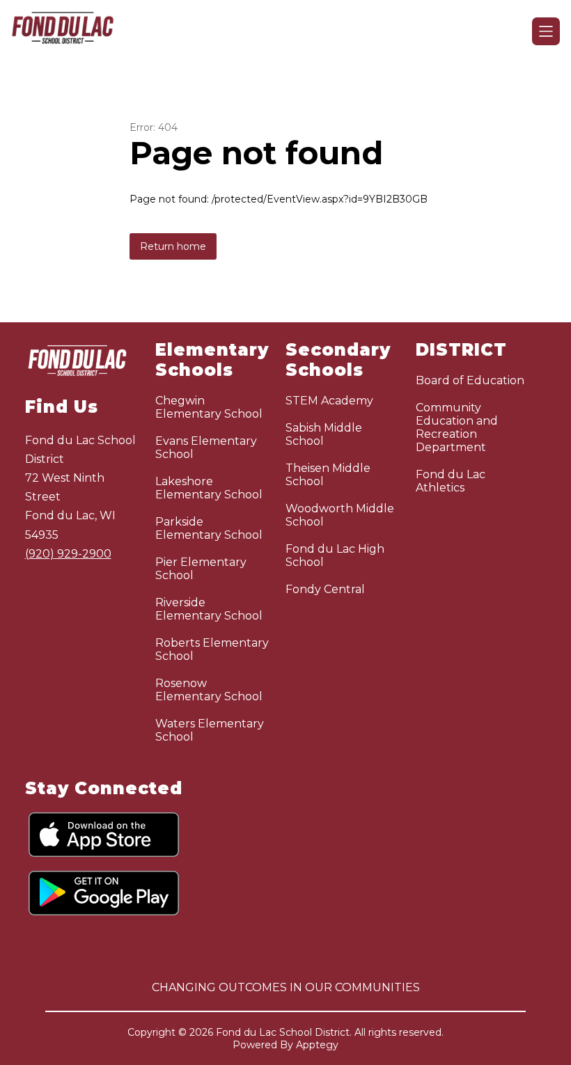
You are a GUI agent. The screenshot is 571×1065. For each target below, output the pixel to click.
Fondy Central (325, 589)
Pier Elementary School (201, 568)
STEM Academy (329, 400)
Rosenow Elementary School (209, 690)
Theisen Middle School (328, 475)
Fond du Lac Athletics (450, 481)
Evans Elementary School (206, 447)
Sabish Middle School (324, 434)
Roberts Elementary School (212, 649)
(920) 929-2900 (68, 553)
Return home (173, 246)
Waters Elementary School (209, 730)
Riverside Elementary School (209, 609)
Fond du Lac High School (335, 555)
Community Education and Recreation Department (457, 427)
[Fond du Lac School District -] (71, 31)
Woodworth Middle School (340, 515)
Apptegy (317, 1045)
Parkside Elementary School (209, 528)
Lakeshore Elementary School (209, 488)
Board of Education (470, 380)
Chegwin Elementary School (209, 407)
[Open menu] (546, 31)
